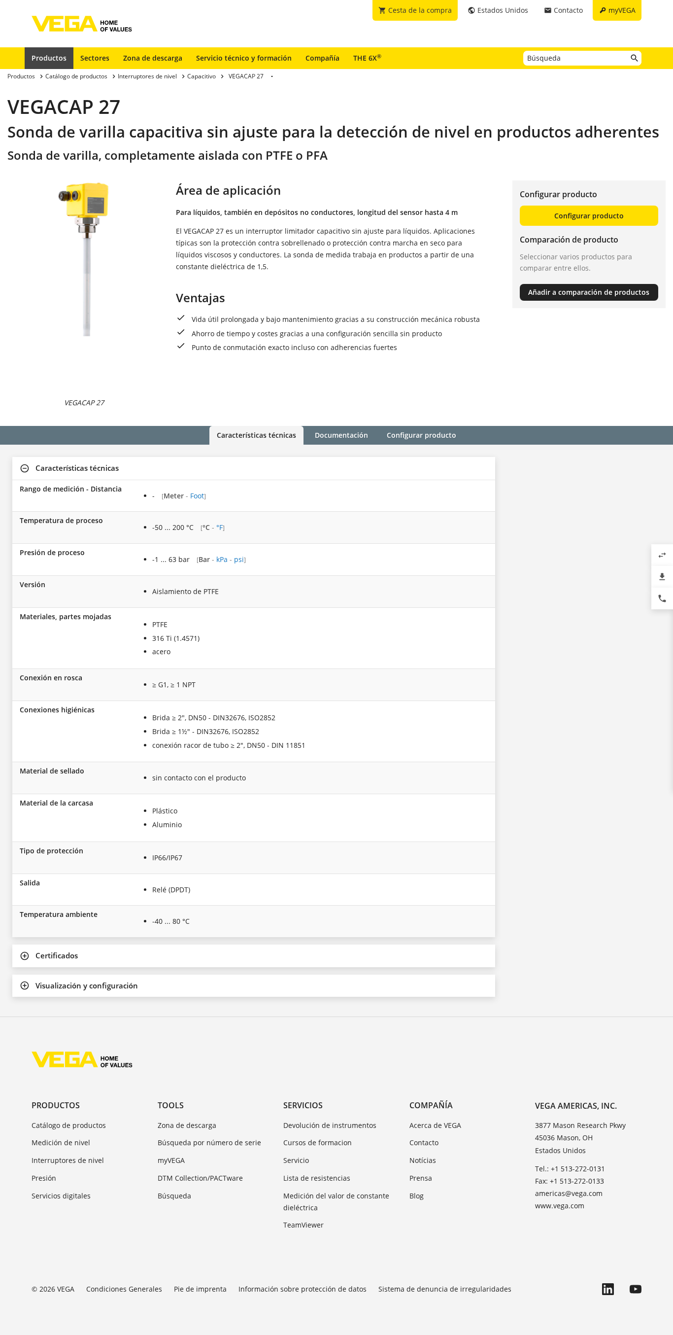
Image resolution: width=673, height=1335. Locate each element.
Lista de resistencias (316, 1178)
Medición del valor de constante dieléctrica (336, 1201)
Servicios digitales (61, 1195)
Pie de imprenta (200, 1289)
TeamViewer (303, 1225)
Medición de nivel (61, 1142)
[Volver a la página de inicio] (82, 1059)
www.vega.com (559, 1205)
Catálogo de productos (69, 1125)
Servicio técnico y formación (244, 58)
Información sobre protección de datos (302, 1289)
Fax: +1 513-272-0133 (569, 1181)
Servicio (296, 1160)
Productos (49, 58)
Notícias (422, 1160)
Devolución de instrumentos (329, 1125)
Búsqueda (174, 1195)
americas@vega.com (569, 1193)
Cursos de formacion (317, 1142)
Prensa (420, 1178)
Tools (171, 1105)
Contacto (423, 1142)
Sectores (94, 58)
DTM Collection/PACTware (200, 1178)
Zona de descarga (152, 58)
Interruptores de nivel (68, 1160)
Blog (416, 1195)
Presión (44, 1178)
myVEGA (171, 1160)
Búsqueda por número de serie (209, 1142)
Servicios (303, 1105)
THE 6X (367, 58)
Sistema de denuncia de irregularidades (444, 1289)
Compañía (322, 58)
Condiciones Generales (124, 1289)
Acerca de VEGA (435, 1125)
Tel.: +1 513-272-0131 (570, 1168)
